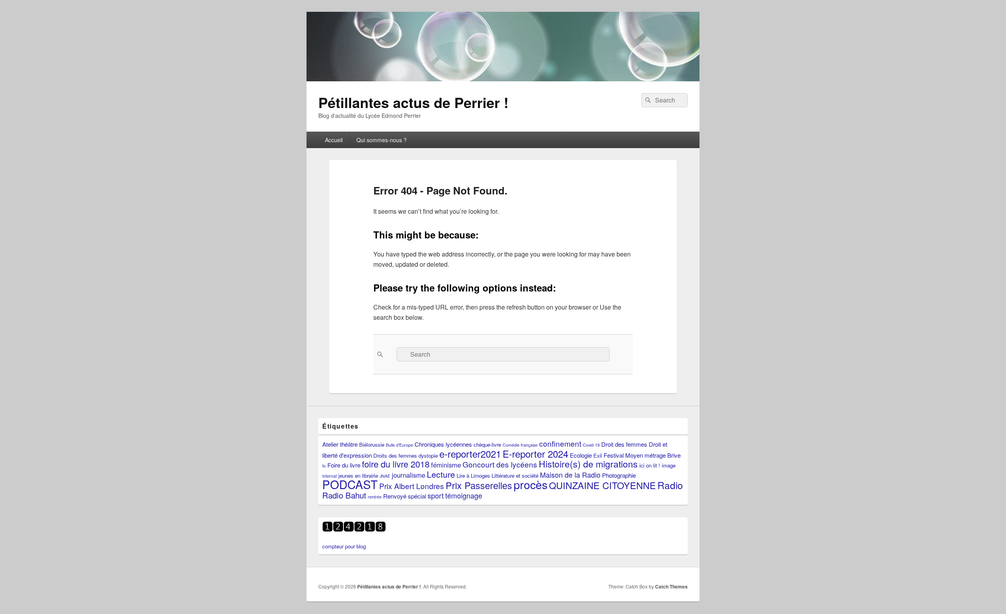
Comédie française (520, 445)
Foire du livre (343, 464)
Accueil (334, 140)
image (669, 465)
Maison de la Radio (570, 474)
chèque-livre (487, 444)
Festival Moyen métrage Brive (642, 455)
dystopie (428, 455)
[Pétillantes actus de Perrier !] (503, 78)
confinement (560, 443)
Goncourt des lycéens (500, 464)
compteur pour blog (344, 546)
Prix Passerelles (479, 485)
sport (436, 495)
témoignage (463, 495)
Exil (597, 455)
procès (530, 484)
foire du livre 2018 (396, 464)
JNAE (385, 476)
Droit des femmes (624, 444)
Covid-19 (591, 445)
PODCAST (350, 484)
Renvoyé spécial (404, 495)
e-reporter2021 (470, 453)
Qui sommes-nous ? (381, 140)
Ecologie (581, 455)
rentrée (375, 497)
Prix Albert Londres (411, 485)
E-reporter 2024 (535, 453)
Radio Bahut (344, 495)
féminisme (446, 464)
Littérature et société (515, 475)
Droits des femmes (395, 455)
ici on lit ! (649, 465)
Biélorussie (371, 444)
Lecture (441, 474)
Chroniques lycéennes (443, 444)
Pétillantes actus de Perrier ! (413, 102)
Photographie (619, 475)
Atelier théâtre (340, 444)
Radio (670, 485)
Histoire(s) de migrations (588, 463)
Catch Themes (671, 586)
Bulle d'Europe (399, 445)
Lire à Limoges (473, 475)
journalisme (408, 475)
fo (324, 466)
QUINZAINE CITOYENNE (602, 485)
